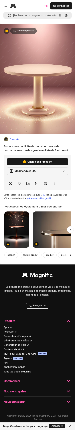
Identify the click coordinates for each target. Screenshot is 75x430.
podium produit (30, 255)
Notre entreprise (15, 391)
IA (44, 194)
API (6, 362)
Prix (45, 5)
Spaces (8, 327)
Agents (13, 358)
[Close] (70, 426)
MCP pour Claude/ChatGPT (25, 353)
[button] (37, 306)
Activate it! (57, 426)
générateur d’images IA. (39, 198)
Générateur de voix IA (16, 345)
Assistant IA (10, 331)
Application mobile (14, 367)
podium (11, 255)
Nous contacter (14, 401)
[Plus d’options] (54, 183)
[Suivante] (70, 229)
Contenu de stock (14, 349)
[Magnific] (37, 276)
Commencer (12, 381)
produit (50, 255)
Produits (9, 321)
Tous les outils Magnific (17, 371)
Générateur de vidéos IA (18, 340)
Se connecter (61, 5)
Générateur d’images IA (17, 336)
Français (37, 305)
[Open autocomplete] (8, 15)
